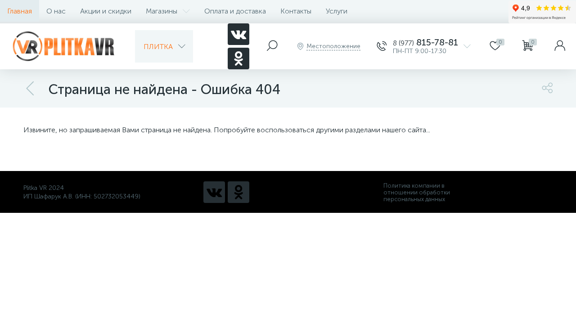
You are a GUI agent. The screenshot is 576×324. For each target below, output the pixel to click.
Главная (19, 11)
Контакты (295, 11)
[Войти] (560, 46)
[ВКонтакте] (238, 34)
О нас (56, 11)
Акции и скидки (105, 11)
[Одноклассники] (238, 58)
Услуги (336, 11)
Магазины (161, 11)
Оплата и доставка (235, 11)
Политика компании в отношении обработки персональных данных (416, 192)
